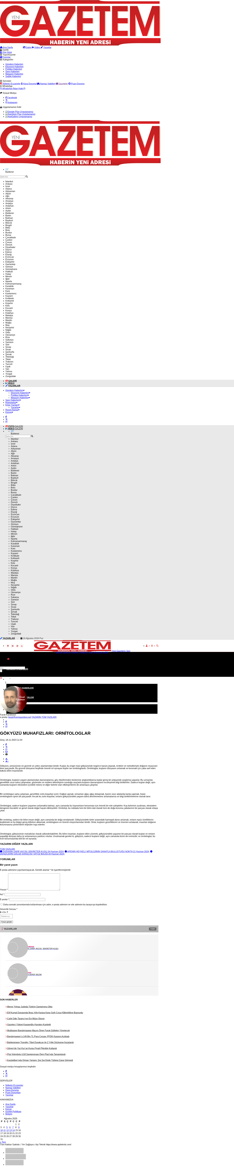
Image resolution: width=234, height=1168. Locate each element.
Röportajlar (10, 402)
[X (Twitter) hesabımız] (6, 100)
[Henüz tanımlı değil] (6, 722)
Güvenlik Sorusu (8, 909)
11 (4, 1130)
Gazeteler (63, 84)
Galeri (28, 47)
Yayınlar (6, 57)
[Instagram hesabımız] (6, 422)
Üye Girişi (7, 52)
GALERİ (15, 426)
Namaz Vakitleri (47, 84)
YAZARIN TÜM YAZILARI (44, 717)
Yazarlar (47, 47)
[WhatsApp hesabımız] (22, 646)
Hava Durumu (29, 84)
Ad (2, 894)
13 (10, 1130)
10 (1, 1130)
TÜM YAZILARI (7, 849)
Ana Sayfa (7, 47)
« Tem (3, 1142)
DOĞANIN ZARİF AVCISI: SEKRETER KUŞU (33, 851)
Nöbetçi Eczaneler (11, 84)
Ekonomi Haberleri (14, 66)
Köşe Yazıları (11, 405)
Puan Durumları (13, 1092)
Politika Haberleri (13, 69)
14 (13, 1130)
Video (37, 47)
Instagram (12, 102)
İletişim (8, 1114)
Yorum (4, 890)
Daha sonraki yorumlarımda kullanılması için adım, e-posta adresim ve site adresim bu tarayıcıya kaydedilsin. (55, 904)
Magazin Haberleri (14, 74)
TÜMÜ (152, 929)
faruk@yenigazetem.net (19, 717)
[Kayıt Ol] (147, 646)
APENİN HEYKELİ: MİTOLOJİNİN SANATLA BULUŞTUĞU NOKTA (108, 851)
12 (7, 1130)
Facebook (12, 97)
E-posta (4, 899)
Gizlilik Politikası (13, 1111)
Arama (19, 47)
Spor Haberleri (12, 71)
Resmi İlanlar (11, 410)
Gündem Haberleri (14, 64)
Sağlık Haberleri (13, 76)
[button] (8, 659)
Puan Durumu (77, 84)
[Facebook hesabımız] (6, 417)
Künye (8, 412)
